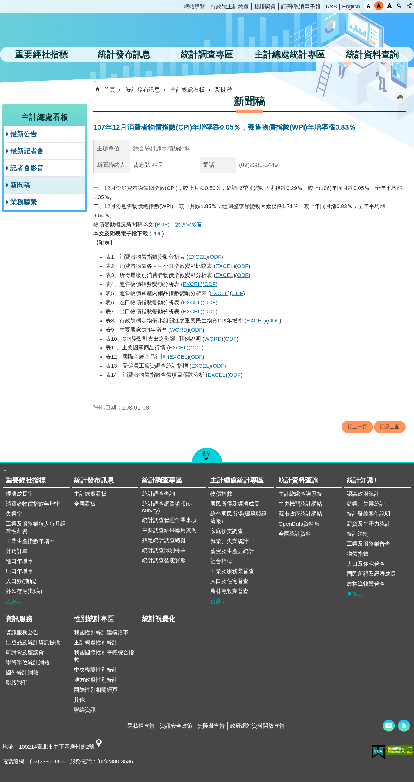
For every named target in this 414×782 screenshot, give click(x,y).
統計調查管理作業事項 (169, 520)
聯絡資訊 (85, 710)
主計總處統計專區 (237, 480)
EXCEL (197, 257)
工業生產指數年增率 (30, 541)
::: (5, 5)
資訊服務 (19, 618)
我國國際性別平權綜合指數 (104, 656)
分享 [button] (409, 5)
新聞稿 (20, 185)
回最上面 (389, 426)
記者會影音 (27, 168)
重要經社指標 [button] (41, 54)
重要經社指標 (26, 480)
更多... (13, 601)
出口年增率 (19, 571)
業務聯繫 (23, 202)
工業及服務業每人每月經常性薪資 (36, 527)
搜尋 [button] (399, 5)
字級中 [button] (378, 5)
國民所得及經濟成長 (234, 504)
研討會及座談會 (25, 652)
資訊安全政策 (176, 726)
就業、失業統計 (229, 541)
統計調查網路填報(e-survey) (167, 507)
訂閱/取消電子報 (301, 7)
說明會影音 (188, 224)
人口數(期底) (21, 581)
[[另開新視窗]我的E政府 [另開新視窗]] (378, 752)
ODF (215, 257)
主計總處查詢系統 (300, 494)
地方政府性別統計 (96, 680)
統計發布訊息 (142, 89)
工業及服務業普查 (232, 571)
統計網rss (404, 726)
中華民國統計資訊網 (62, 32)
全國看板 (85, 504)
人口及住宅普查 (229, 581)
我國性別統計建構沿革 (101, 632)
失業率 (14, 514)
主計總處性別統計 (96, 642)
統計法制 (358, 534)
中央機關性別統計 (96, 670)
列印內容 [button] (400, 97)
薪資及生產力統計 (232, 551)
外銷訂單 (17, 551)
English (351, 7)
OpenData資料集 (299, 524)
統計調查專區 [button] (207, 54)
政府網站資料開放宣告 (257, 726)
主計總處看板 (187, 89)
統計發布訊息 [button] (124, 54)
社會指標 (221, 561)
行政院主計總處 (230, 7)
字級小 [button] (368, 5)
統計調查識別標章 (164, 550)
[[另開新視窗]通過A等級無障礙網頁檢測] (399, 750)
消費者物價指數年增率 (33, 504)
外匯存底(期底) (24, 591)
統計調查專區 (162, 480)
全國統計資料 (295, 534)
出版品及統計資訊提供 (33, 642)
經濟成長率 (19, 494)
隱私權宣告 (141, 726)
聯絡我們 (17, 682)
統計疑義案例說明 (368, 514)
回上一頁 (357, 426)
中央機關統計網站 (300, 504)
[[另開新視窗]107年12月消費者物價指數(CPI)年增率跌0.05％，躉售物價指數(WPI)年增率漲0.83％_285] (99, 747)
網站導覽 (194, 7)
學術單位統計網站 (27, 662)
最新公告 (23, 134)
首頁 (109, 89)
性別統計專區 (94, 618)
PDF (162, 224)
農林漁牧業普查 (229, 591)
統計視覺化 (158, 618)
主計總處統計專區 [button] (290, 54)
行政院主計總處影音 (389, 726)
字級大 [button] (389, 5)
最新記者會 (27, 151)
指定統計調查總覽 (164, 540)
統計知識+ (362, 480)
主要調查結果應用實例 (169, 530)
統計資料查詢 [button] (372, 54)
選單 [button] (206, 453)
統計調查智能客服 (164, 560)
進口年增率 (19, 561)
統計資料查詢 (299, 480)
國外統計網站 (22, 672)
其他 (79, 700)
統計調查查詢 (158, 494)
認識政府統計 (363, 494)
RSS (331, 7)
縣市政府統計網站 (300, 514)
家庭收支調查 (226, 531)
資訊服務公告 (22, 632)
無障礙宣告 (211, 726)
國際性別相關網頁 (96, 690)
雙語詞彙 (265, 7)
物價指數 (221, 494)
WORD (178, 330)
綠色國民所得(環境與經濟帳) (238, 517)
